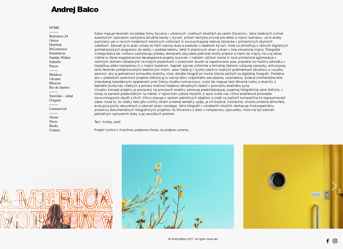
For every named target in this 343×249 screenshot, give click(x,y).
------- (53, 32)
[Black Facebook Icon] (328, 241)
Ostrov (54, 40)
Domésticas (57, 53)
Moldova (55, 75)
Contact (54, 130)
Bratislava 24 (58, 36)
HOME (54, 28)
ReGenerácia (58, 49)
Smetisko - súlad (61, 96)
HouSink (55, 45)
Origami (55, 100)
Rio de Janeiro (59, 87)
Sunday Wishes (60, 57)
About (53, 117)
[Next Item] (334, 186)
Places (53, 66)
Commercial (58, 109)
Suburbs (55, 62)
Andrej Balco (74, 9)
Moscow (55, 83)
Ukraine (55, 79)
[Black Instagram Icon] (335, 241)
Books (53, 126)
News (53, 121)
